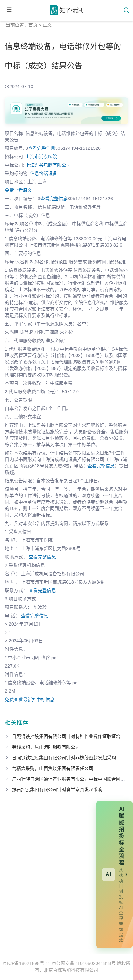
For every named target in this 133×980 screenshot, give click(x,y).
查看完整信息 (41, 148)
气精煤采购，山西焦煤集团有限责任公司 (52, 768)
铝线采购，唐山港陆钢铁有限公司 (46, 747)
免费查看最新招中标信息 (30, 699)
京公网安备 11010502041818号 (84, 963)
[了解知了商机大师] (66, 110)
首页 (32, 24)
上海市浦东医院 (41, 156)
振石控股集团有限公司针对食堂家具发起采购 (57, 789)
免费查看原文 (18, 190)
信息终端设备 (43, 173)
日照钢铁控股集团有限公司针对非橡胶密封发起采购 (64, 757)
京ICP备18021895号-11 (26, 963)
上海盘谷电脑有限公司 (48, 165)
